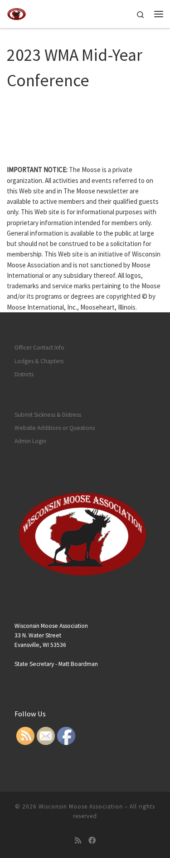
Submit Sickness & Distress (48, 415)
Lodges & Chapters (39, 361)
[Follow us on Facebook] (92, 840)
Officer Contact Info (39, 347)
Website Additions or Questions (55, 428)
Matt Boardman (78, 664)
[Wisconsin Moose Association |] (16, 12)
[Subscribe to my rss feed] (78, 840)
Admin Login (30, 441)
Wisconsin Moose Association (81, 806)
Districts (24, 374)
